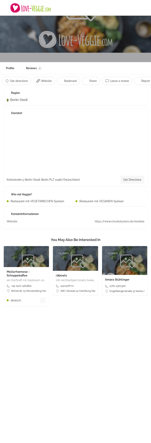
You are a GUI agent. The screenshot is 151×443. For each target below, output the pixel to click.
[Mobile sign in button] (145, 7)
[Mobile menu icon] (6, 7)
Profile (10, 68)
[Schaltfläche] (43, 300)
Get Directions (132, 179)
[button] (8, 434)
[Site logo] (31, 8)
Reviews (33, 68)
